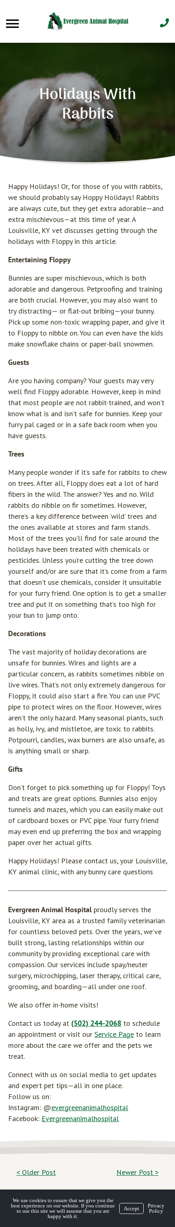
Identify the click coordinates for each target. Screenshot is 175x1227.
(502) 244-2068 (96, 1023)
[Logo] (87, 21)
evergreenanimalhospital (89, 1107)
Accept (131, 1208)
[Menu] (13, 23)
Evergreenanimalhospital (80, 1118)
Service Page (114, 1034)
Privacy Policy (156, 1208)
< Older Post (36, 1172)
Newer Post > (137, 1172)
